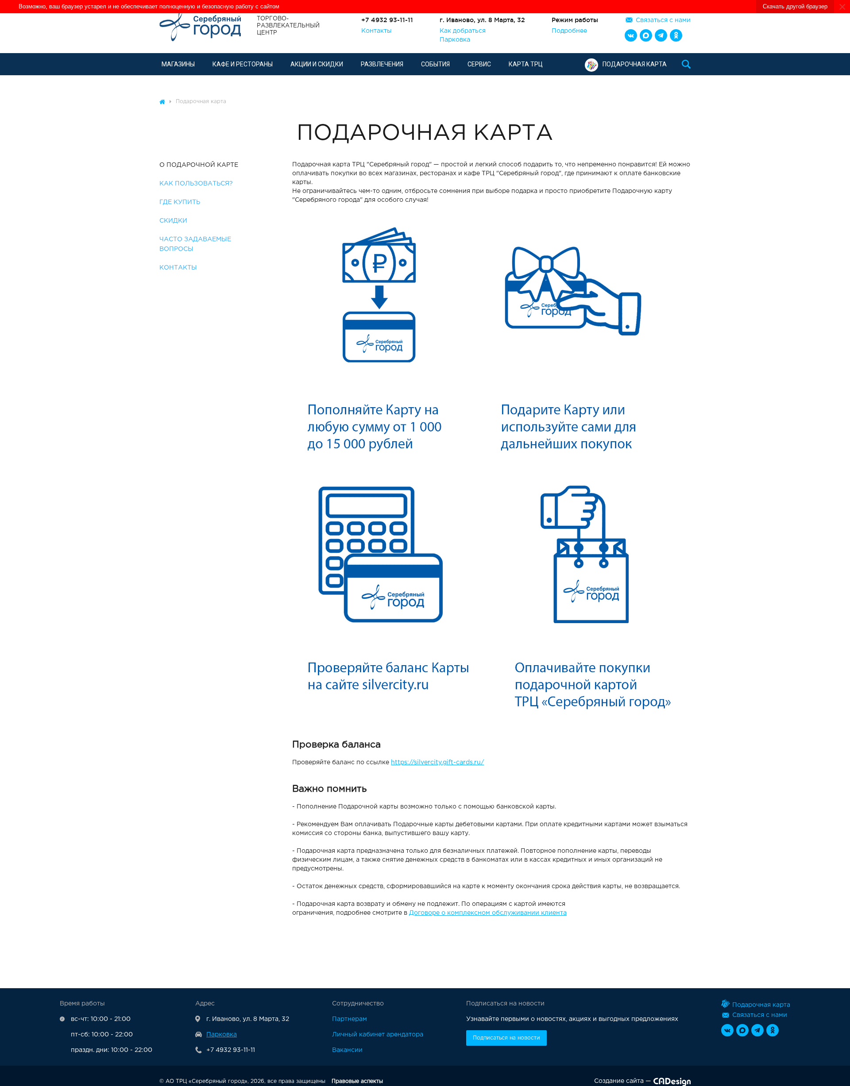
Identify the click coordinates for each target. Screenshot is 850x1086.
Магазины (178, 64)
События (435, 64)
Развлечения (382, 64)
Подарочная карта (635, 64)
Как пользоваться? (196, 183)
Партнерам (349, 1019)
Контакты (376, 31)
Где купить (179, 202)
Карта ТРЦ (526, 64)
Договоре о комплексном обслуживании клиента (488, 913)
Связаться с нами (663, 20)
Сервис (479, 64)
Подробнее (569, 31)
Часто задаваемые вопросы (195, 244)
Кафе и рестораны (242, 64)
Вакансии (347, 1050)
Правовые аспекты (357, 1081)
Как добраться (463, 31)
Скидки (173, 220)
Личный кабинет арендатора (377, 1034)
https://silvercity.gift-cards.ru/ (437, 762)
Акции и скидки (316, 64)
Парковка (455, 39)
